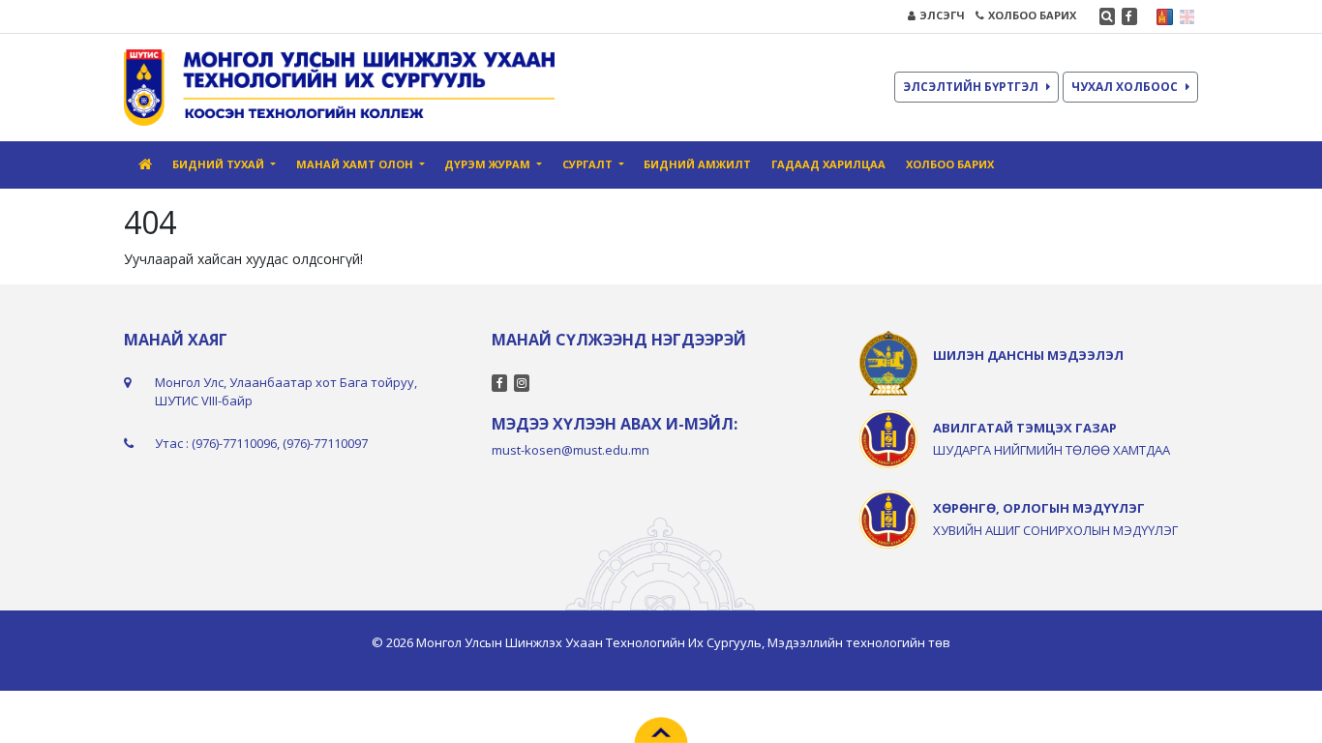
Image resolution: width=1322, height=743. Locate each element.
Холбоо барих (950, 164)
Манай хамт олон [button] (356, 164)
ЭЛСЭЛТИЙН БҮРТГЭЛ (970, 86)
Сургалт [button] (589, 164)
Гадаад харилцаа (828, 164)
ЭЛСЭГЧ (942, 15)
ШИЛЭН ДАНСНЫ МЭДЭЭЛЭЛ (1028, 355)
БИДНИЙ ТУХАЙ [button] (219, 164)
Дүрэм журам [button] (488, 164)
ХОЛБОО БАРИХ (1032, 15)
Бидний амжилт (697, 164)
